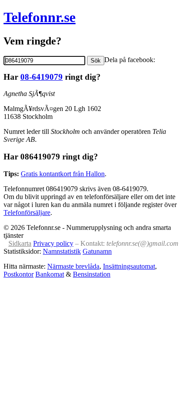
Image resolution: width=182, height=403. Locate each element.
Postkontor (19, 274)
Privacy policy (53, 243)
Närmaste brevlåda (73, 266)
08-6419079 (41, 76)
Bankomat (49, 274)
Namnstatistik (62, 251)
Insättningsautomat (129, 266)
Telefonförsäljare (27, 212)
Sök (96, 60)
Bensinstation (91, 274)
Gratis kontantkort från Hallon (63, 173)
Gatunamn (97, 251)
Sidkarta (19, 243)
